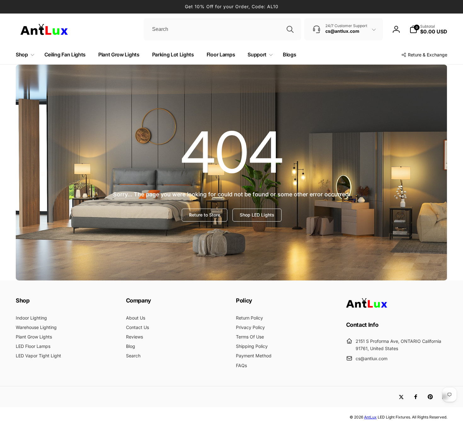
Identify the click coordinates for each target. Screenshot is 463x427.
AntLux (370, 417)
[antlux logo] (366, 307)
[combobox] (222, 29)
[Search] (290, 29)
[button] (428, 29)
